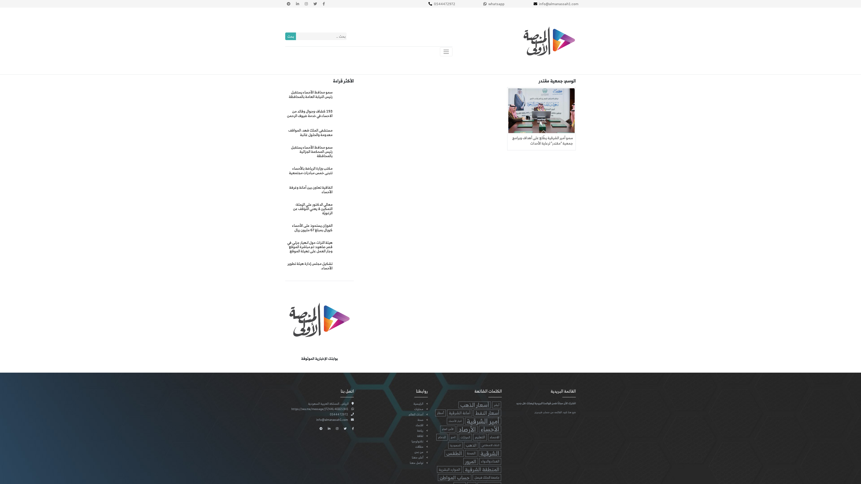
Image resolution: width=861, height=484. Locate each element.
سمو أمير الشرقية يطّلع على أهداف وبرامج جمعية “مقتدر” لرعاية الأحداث (542, 140)
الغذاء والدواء (490, 461)
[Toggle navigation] (446, 51)
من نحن (418, 452)
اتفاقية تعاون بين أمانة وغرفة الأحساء (311, 189)
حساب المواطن (455, 477)
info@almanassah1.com (558, 4)
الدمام (442, 437)
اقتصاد (419, 425)
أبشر (496, 405)
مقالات (419, 446)
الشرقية (490, 453)
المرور (470, 461)
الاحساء (494, 437)
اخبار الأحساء (455, 421)
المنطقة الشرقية (482, 469)
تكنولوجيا (417, 441)
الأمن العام (448, 429)
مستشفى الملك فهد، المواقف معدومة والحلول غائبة (310, 132)
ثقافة (420, 436)
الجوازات (465, 437)
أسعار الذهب (474, 405)
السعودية (455, 445)
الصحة (471, 453)
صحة (420, 419)
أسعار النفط (487, 413)
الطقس (454, 453)
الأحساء (490, 429)
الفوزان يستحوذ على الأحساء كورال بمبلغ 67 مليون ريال (312, 227)
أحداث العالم (416, 414)
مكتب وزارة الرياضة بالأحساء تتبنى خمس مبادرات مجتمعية (311, 170)
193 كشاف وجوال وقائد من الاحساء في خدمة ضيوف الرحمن (310, 113)
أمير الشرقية (483, 421)
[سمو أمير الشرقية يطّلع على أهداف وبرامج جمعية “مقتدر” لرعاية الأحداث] (541, 110)
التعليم (480, 437)
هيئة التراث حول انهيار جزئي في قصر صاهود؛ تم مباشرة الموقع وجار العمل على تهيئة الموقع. (310, 246)
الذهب (471, 445)
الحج (453, 437)
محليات (418, 409)
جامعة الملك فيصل (486, 477)
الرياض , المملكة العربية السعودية (328, 403)
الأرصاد (467, 429)
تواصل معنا (416, 462)
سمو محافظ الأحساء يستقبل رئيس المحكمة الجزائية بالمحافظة (312, 151)
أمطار (440, 413)
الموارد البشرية (449, 469)
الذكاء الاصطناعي (490, 445)
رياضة (420, 430)
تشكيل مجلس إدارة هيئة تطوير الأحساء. (310, 265)
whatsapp (496, 4)
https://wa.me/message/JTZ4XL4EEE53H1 (319, 409)
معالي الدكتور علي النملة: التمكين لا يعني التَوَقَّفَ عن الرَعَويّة (313, 208)
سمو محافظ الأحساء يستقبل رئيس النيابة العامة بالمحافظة (311, 94)
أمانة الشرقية (459, 413)
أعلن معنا (417, 457)
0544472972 (444, 4)
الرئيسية (418, 403)
